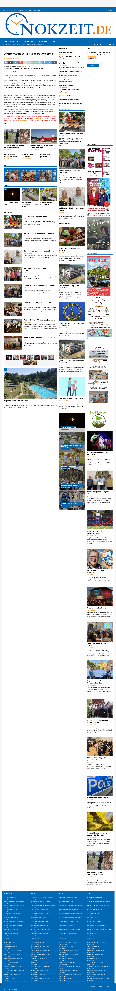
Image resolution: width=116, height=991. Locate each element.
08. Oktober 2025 (63, 964)
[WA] (113, 44)
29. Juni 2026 (7, 968)
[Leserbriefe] (72, 236)
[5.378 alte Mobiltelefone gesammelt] (72, 500)
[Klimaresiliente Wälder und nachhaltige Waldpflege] (72, 481)
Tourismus (7, 939)
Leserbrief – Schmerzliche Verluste (69, 249)
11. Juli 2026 (7, 956)
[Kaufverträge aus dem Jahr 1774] (16, 357)
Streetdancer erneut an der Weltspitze (40, 901)
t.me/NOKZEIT (39, 118)
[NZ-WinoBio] (98, 428)
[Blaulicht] (100, 786)
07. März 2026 (63, 327)
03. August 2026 (8, 403)
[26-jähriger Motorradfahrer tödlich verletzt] (44, 136)
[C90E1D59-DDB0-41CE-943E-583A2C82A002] (99, 336)
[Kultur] (100, 441)
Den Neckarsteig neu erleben (11, 962)
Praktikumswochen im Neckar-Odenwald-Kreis (98, 905)
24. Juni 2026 (7, 972)
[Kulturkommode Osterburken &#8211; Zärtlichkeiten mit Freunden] (98, 216)
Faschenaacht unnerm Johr (93, 917)
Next (6, 175)
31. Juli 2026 (27, 272)
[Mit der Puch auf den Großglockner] (30, 357)
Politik (61, 893)
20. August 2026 (92, 496)
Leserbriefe (53, 41)
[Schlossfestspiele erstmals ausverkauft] (9, 357)
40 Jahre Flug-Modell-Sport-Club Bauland (40, 921)
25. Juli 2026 (27, 305)
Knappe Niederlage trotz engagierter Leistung (69, 57)
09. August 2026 (92, 610)
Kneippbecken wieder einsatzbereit (12, 966)
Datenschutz (37, 10)
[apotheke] (98, 408)
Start (5, 41)
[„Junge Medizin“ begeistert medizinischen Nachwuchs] (32, 175)
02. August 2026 (66, 487)
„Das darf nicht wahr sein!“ (65, 978)
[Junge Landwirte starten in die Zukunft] (16, 175)
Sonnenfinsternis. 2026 (11, 204)
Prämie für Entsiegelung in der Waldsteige (30, 205)
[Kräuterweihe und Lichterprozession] (23, 357)
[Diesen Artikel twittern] (10, 62)
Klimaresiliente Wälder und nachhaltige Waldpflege (70, 484)
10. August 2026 (28, 236)
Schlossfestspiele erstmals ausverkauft (10, 155)
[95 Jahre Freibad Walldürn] (30, 383)
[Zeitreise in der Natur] (48, 175)
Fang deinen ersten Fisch (93, 913)
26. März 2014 (9, 58)
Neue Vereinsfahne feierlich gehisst (40, 913)
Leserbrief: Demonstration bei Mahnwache (71, 324)
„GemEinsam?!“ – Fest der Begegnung (39, 285)
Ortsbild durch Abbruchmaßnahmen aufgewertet (69, 90)
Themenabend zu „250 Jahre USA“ (37, 303)
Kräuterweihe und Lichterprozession (94, 532)
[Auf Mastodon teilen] (39, 62)
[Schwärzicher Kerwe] (98, 177)
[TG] (110, 44)
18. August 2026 (8, 931)
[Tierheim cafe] (98, 328)
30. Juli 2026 (7, 948)
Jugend (89, 893)
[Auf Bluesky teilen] (49, 62)
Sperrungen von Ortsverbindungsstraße (70, 103)
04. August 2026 (66, 468)
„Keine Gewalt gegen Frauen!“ (36, 216)
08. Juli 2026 (7, 960)
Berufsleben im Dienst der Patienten (39, 234)
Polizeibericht (8, 893)
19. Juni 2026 (7, 980)
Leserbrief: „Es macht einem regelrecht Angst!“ (70, 974)
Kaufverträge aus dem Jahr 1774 (98, 493)
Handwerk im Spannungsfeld (66, 901)
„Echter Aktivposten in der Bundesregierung (69, 929)
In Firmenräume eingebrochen (11, 933)
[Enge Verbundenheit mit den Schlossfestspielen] (51, 357)
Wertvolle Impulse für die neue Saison (40, 929)
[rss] (107, 44)
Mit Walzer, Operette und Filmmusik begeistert (98, 978)
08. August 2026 (28, 253)
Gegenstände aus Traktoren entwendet (13, 921)
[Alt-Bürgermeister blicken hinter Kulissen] (26, 362)
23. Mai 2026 (63, 290)
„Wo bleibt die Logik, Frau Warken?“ (69, 287)
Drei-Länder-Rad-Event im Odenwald (12, 950)
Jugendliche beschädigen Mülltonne (69, 99)
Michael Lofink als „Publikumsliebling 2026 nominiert (43, 905)
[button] (1, 8)
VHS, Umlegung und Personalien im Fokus (69, 921)
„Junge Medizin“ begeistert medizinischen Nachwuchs (99, 929)
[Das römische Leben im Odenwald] (44, 357)
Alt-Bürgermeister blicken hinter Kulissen (97, 721)
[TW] (97, 44)
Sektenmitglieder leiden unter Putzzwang (69, 970)
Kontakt (21, 10)
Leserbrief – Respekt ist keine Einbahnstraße (69, 966)
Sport (33, 893)
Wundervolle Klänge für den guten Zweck (98, 759)
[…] (24, 226)
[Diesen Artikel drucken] (30, 62)
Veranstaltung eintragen (9, 10)
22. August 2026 (8, 149)
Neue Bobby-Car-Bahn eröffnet (11, 978)
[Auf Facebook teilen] (6, 62)
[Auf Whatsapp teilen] (35, 62)
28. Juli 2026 (27, 287)
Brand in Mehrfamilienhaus (66, 85)
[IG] (104, 44)
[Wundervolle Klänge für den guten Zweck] (33, 362)
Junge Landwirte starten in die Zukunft (96, 925)
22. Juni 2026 (7, 976)
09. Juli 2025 (62, 968)
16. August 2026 (36, 911)
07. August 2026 (92, 685)
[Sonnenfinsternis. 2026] (12, 194)
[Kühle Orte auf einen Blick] (48, 194)
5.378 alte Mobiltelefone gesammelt (69, 504)
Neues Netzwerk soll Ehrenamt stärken (40, 978)
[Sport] (100, 821)
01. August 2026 (92, 762)
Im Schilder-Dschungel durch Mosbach (68, 962)
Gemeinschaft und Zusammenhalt (39, 925)
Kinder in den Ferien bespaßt (94, 921)
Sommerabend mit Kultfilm (98, 608)
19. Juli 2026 (27, 339)
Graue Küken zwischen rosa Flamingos (13, 958)
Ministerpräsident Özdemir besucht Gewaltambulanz (71, 905)
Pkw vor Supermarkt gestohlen (11, 917)
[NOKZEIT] (58, 37)
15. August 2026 (92, 574)
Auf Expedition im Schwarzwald (27, 155)
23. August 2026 (63, 54)
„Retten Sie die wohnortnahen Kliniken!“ (71, 362)
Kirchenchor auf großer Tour (38, 974)
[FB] (94, 44)
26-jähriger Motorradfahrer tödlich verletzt (42, 146)
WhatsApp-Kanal (26, 66)
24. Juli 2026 (7, 952)
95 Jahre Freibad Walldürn (16, 400)
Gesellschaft (35, 939)
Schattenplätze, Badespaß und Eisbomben (14, 970)
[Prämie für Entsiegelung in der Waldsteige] (30, 194)
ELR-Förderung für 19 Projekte (66, 925)
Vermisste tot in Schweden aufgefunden (13, 925)
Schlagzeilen (14, 41)
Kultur (89, 939)
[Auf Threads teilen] (54, 62)
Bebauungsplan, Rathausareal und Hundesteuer (70, 913)
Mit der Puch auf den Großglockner (95, 571)
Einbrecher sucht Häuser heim (11, 929)
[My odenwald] (98, 295)
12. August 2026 (64, 252)
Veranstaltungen (28, 41)
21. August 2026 (8, 158)
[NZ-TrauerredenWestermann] (98, 249)
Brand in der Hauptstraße (66, 52)
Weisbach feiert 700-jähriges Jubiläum (39, 320)
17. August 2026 (92, 535)
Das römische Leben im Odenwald (96, 644)
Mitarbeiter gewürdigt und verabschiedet (35, 269)
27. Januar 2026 (64, 365)
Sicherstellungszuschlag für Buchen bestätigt (69, 917)
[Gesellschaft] (13, 222)
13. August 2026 (66, 429)
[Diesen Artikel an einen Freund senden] (25, 62)
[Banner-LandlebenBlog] (98, 345)
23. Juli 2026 (27, 322)
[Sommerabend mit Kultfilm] (37, 357)
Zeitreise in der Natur (92, 933)
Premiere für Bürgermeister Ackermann (68, 933)
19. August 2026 (8, 927)
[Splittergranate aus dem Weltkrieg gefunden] (17, 136)
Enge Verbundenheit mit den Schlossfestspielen (98, 682)
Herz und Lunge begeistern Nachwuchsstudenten (47, 156)
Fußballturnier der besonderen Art (39, 933)
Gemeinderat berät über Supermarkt (68, 897)
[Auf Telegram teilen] (44, 62)
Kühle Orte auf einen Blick (46, 204)
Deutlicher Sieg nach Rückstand (38, 917)
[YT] (100, 44)
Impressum (28, 10)
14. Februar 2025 (63, 980)
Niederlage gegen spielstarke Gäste (40, 909)
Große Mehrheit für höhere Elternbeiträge (69, 909)
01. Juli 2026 (7, 964)
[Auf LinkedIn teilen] (15, 62)
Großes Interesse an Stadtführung (12, 974)
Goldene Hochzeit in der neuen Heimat (39, 251)
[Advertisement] (101, 80)
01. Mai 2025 (62, 972)
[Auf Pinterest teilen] (20, 62)
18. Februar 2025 (63, 976)
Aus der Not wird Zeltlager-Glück (94, 909)
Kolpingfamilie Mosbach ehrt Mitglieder (40, 337)
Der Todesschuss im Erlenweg (71, 398)
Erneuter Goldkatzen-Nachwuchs (11, 946)
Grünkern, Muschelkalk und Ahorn (12, 954)
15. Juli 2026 (35, 980)
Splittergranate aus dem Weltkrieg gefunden (14, 146)
